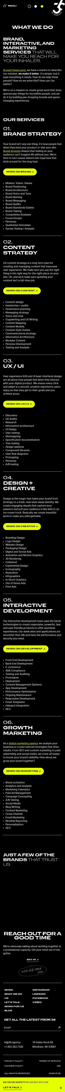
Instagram (40, 990)
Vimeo (37, 1002)
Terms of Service (50, 1061)
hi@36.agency (12, 1042)
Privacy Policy (13, 1061)
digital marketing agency (23, 743)
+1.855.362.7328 (13, 1047)
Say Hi (32, 948)
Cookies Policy (13, 1066)
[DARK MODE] (29, 6)
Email (7, 1028)
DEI (59, 1066)
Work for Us (14, 1007)
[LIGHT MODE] (35, 6)
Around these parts (14, 70)
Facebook (40, 998)
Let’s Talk (12, 1002)
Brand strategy (12, 151)
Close (61, 1088)
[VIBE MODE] (42, 6)
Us (6, 998)
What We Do (13, 994)
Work (8, 990)
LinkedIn (38, 994)
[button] (32, 970)
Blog (8, 1011)
